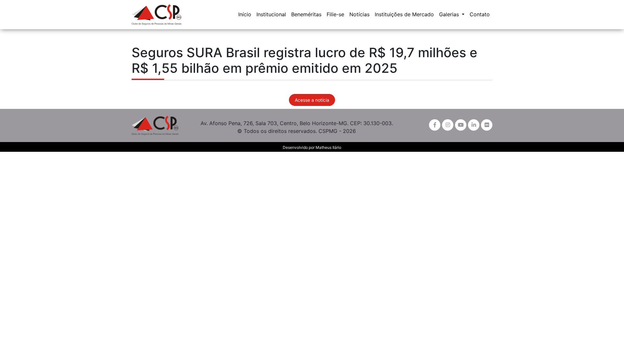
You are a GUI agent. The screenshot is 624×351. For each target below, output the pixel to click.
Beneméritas (306, 14)
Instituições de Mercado (404, 14)
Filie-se (335, 14)
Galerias (450, 14)
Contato (480, 14)
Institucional (271, 14)
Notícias (359, 14)
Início (244, 14)
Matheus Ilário (328, 147)
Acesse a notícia (312, 100)
